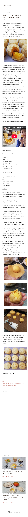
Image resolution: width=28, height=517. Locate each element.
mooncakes (21, 383)
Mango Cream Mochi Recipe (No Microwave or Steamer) (12, 498)
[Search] (25, 2)
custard (16, 383)
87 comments (9, 502)
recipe (3, 385)
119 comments (9, 476)
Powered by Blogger (15, 512)
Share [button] (3, 381)
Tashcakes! (6, 5)
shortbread (8, 385)
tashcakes (14, 385)
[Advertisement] (14, 441)
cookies (12, 383)
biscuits (7, 383)
